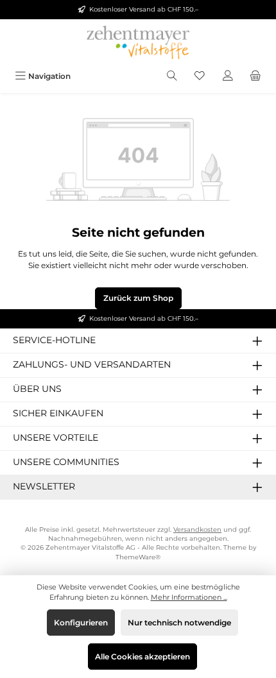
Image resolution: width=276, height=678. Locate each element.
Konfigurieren (81, 622)
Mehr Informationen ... (189, 597)
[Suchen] (172, 76)
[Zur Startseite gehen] (138, 42)
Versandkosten (197, 529)
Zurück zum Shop (138, 298)
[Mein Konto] (228, 76)
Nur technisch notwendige (179, 622)
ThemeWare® (138, 557)
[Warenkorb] (255, 76)
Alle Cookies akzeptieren (142, 656)
